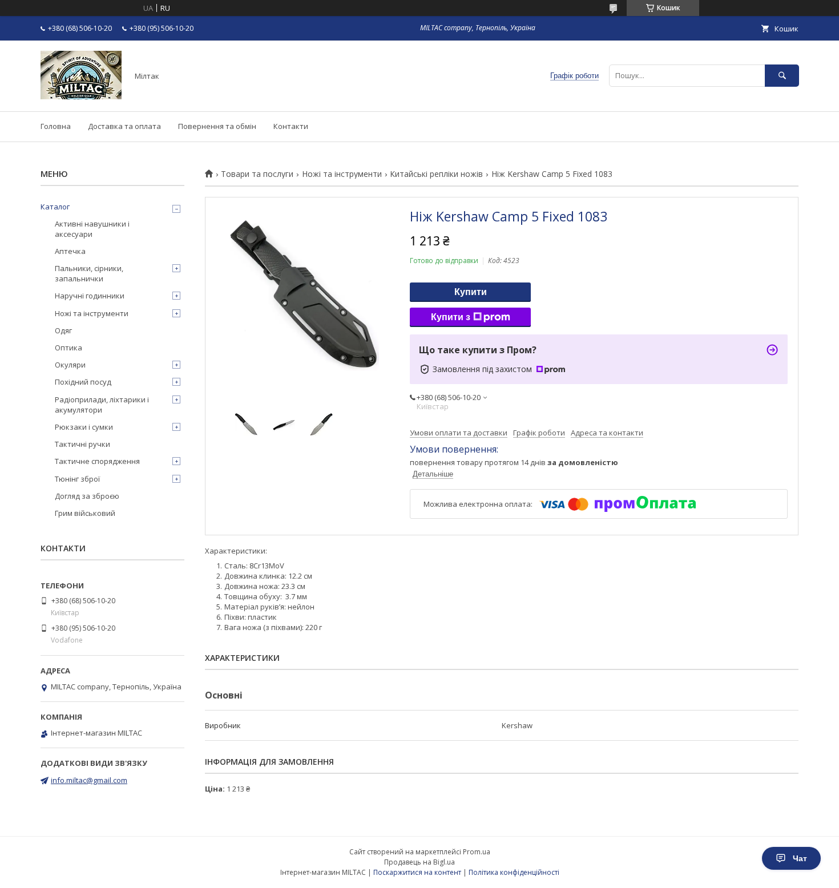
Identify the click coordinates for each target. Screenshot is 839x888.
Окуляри (70, 365)
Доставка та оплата (124, 126)
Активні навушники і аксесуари (92, 229)
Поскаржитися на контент (417, 872)
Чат (800, 858)
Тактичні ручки (82, 444)
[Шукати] (782, 75)
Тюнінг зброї (77, 479)
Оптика (68, 347)
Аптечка (70, 251)
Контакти (290, 126)
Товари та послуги (257, 174)
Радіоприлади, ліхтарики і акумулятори (102, 404)
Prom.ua (476, 852)
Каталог (55, 206)
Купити (470, 292)
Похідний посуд (83, 382)
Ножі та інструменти (342, 174)
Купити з (450, 317)
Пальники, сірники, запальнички (89, 273)
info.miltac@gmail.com (89, 780)
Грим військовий (85, 513)
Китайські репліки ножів (436, 174)
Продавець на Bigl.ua (419, 862)
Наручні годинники (89, 295)
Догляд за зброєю (87, 496)
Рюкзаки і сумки (84, 427)
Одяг (63, 330)
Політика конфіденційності (514, 872)
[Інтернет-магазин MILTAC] (81, 96)
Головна (56, 126)
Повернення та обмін (217, 126)
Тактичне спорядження (97, 461)
